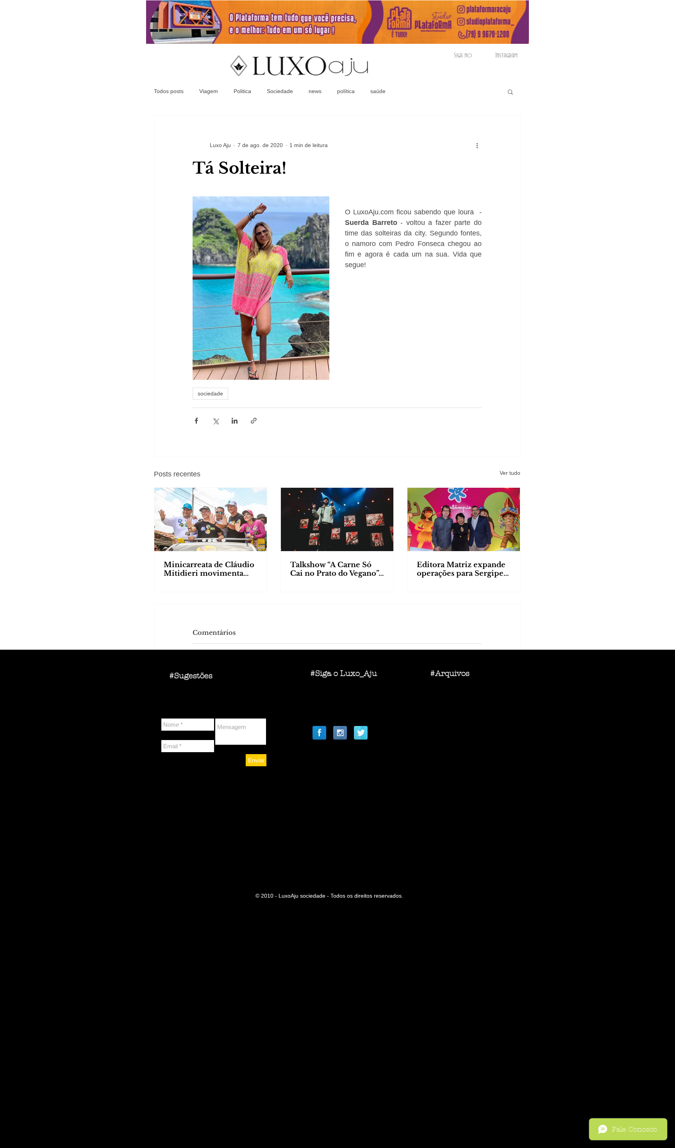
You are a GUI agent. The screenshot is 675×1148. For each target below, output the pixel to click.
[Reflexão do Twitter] (361, 733)
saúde (378, 91)
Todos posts (169, 91)
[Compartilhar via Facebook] (196, 420)
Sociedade (280, 91)
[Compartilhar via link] (253, 420)
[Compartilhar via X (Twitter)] (215, 420)
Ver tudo (510, 473)
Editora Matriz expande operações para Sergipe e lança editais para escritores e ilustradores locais (463, 569)
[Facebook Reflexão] (319, 733)
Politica (242, 91)
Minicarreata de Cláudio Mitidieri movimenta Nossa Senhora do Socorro (209, 569)
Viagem (208, 91)
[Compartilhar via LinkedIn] (234, 420)
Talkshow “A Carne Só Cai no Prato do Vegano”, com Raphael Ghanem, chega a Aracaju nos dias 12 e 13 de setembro (335, 569)
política (346, 91)
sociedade (210, 393)
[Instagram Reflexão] (340, 733)
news (315, 91)
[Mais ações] (477, 145)
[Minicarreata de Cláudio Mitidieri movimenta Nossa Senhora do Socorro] (210, 519)
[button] (510, 91)
